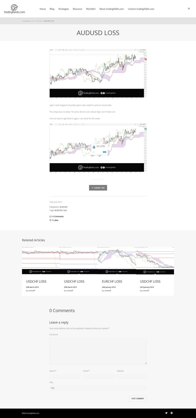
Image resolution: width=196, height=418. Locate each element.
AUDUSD (63, 207)
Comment (53, 334)
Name (52, 371)
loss (65, 210)
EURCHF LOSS (112, 281)
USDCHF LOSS (36, 281)
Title (51, 382)
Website (120, 371)
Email (85, 371)
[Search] (189, 9)
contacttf (31, 291)
